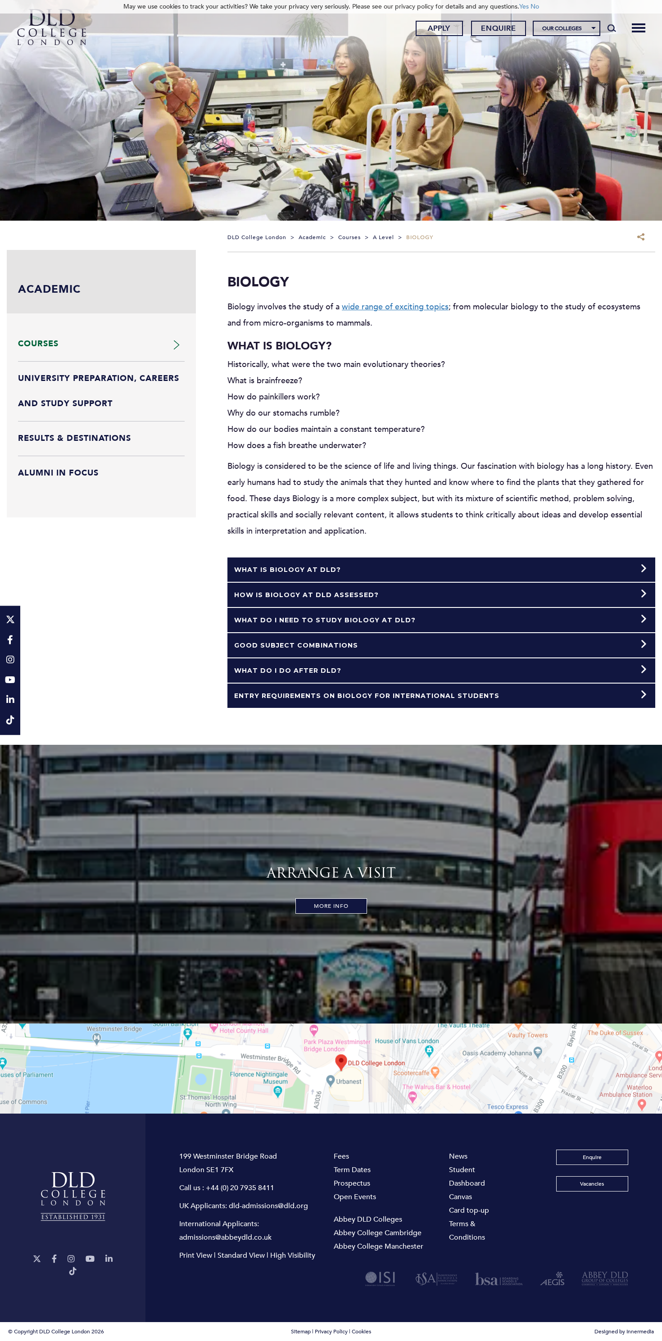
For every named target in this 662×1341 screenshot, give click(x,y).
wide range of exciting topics (395, 307)
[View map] (331, 1069)
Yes (524, 6)
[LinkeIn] (109, 1259)
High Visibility (292, 1255)
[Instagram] (71, 1259)
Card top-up (469, 1210)
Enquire (498, 28)
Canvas (460, 1197)
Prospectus (352, 1183)
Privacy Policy (331, 1331)
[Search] (612, 28)
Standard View (241, 1255)
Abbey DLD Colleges (368, 1219)
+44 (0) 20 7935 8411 (240, 1188)
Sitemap (301, 1331)
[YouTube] (90, 1259)
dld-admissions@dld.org (268, 1206)
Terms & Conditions (467, 1230)
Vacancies (592, 1183)
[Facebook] (54, 1259)
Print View (195, 1255)
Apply (439, 28)
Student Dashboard (467, 1176)
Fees (341, 1156)
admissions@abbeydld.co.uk (225, 1237)
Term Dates (352, 1170)
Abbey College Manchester (378, 1246)
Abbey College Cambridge (378, 1233)
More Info (331, 906)
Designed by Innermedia (624, 1331)
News (458, 1156)
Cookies (361, 1331)
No (535, 6)
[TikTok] (73, 1271)
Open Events (355, 1197)
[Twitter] (36, 1259)
